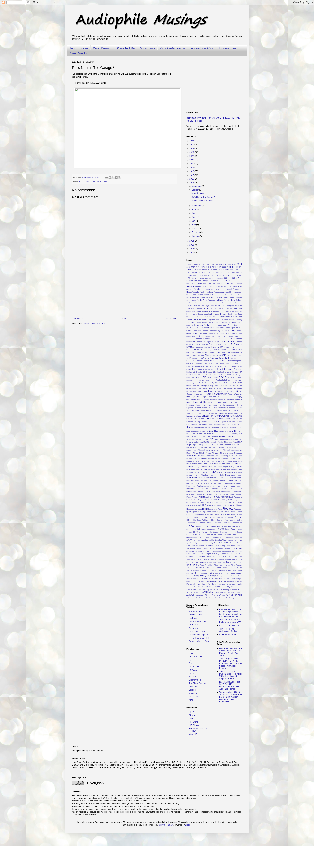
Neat (233, 472)
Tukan (197, 573)
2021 (191, 160)
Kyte (219, 427)
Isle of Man (212, 408)
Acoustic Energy (200, 281)
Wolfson (222, 595)
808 (225, 278)
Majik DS (203, 445)
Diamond (228, 350)
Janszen (219, 410)
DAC (233, 344)
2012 (191, 248)
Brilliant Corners (222, 320)
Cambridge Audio (201, 325)
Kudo (240, 424)
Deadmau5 (228, 347)
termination (221, 562)
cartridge (198, 328)
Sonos (239, 532)
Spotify (214, 543)
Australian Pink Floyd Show (203, 306)
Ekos (212, 361)
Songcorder (224, 532)
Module (189, 461)
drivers (201, 355)
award (206, 308)
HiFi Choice (194, 725)
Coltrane (230, 336)
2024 (191, 148)
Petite (212, 486)
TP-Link (239, 567)
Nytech (189, 480)
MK (234, 458)
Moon (230, 461)
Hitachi (199, 399)
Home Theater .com (197, 621)
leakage (233, 427)
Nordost (233, 475)
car (241, 325)
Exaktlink (220, 372)
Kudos (189, 427)
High (188, 397)
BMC (207, 317)
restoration (213, 509)
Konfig (194, 424)
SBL (209, 517)
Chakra (189, 331)
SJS (229, 526)
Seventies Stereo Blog (199, 641)
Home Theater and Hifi (199, 638)
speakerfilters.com (235, 540)
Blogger (188, 825)
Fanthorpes (237, 375)
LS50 (221, 439)
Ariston (200, 295)
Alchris (218, 286)
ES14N (213, 366)
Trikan (104, 181)
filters (209, 377)
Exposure (196, 375)
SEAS (213, 520)
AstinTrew (195, 297)
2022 (191, 156)
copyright (207, 342)
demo (204, 350)
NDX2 (229, 472)
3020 (199, 272)
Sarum (204, 517)
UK (198, 578)
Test (227, 562)
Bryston (204, 322)
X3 (227, 595)
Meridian (196, 456)
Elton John (215, 363)
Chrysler (228, 333)
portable (207, 491)
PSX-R (227, 497)
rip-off (188, 512)
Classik (208, 336)
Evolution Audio (209, 369)
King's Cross (202, 422)
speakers (190, 543)
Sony (195, 535)
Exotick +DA (237, 372)
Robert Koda (211, 512)
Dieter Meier (237, 350)
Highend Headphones (227, 397)
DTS (228, 355)
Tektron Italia (212, 562)
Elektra (207, 363)
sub (204, 551)
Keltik (228, 419)
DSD (219, 355)
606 (209, 275)
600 (205, 275)
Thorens (227, 565)
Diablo (222, 350)
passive (239, 483)
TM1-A (201, 567)
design (209, 350)
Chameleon (197, 331)
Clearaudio (216, 336)
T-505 (218, 557)
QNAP (216, 500)
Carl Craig (190, 328)
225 (205, 270)
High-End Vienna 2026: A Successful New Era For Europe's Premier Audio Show (230, 652)
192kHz (221, 264)
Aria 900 (193, 295)
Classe (201, 336)
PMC (194, 491)
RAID (230, 502)
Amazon (189, 289)
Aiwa (214, 283)
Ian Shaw (222, 402)
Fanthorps (190, 377)
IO (237, 405)
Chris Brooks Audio (206, 333)
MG (213, 456)
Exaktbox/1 (190, 372)
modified (239, 458)
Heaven (189, 391)
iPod (199, 408)
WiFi (217, 592)
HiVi (204, 399)
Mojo (203, 461)
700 (213, 275)
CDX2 (221, 328)
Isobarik (239, 408)
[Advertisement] (124, 293)
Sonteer (189, 535)
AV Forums (194, 624)
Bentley (189, 314)
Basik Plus (216, 311)
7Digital (201, 278)
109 (203, 264)
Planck (239, 489)
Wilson (233, 592)
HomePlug (219, 399)
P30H (208, 483)
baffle (193, 311)
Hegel (211, 391)
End (240, 363)
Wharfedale (190, 592)
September (197, 206)
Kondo (189, 424)
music (222, 464)
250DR (227, 270)
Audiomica (199, 303)
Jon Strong (238, 410)
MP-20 (194, 464)
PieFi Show (197, 489)
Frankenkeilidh (221, 380)
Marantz (189, 447)
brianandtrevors (200, 320)
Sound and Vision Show (226, 535)
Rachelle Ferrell (204, 502)
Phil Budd (226, 486)
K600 (225, 413)
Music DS (230, 464)
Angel (229, 289)
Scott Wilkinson (203, 520)
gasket (195, 383)
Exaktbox (228, 369)
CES (240, 328)
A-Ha (240, 278)
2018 (191, 171)
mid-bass (219, 456)
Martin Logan (237, 447)
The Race (200, 565)
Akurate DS (199, 286)
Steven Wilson (203, 548)
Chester (232, 330)
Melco (195, 453)
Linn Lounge (197, 434)
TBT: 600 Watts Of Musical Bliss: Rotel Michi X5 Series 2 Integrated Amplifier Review (230, 675)
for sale (233, 377)
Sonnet (233, 532)
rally (234, 502)
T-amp (234, 557)
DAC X (239, 344)
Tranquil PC (197, 570)
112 (207, 264)
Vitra (194, 590)
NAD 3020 (218, 467)
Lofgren (215, 436)
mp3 (200, 464)
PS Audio (216, 497)
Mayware (209, 450)
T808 (188, 559)
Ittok (208, 410)
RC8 (194, 505)
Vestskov (201, 587)
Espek (219, 366)
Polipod (200, 491)
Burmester (216, 322)
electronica (199, 363)
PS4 (222, 497)
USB (207, 581)
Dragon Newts (191, 355)
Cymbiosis (204, 344)
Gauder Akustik (204, 383)
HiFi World (228, 394)
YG (197, 598)
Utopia (212, 581)
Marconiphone (214, 447)
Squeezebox (223, 543)
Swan (233, 554)
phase (218, 486)
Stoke (212, 548)
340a (209, 272)
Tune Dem (218, 573)
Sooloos (202, 535)
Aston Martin (205, 297)
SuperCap (201, 554)
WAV (240, 590)
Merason (215, 453)
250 (222, 270)
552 (240, 272)
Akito (218, 283)
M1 (204, 442)
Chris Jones (219, 333)
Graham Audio (225, 386)
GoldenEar (194, 386)
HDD (205, 388)
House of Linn (200, 402)
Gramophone (191, 388)
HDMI (210, 388)
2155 (199, 270)
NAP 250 (199, 470)
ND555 (208, 472)
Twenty (196, 576)
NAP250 (207, 470)
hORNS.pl (238, 399)
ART (225, 295)
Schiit (194, 520)
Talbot (221, 559)
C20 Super (232, 322)
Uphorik (197, 581)
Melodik (202, 453)
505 (237, 272)
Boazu (216, 317)
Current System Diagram (173, 48)
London (231, 436)
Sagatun (189, 517)
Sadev (239, 514)
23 (209, 270)
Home (72, 48)
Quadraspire (191, 502)
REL (234, 505)
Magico (221, 442)
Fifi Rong (198, 377)
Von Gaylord (207, 590)
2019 (191, 167)
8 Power (208, 278)
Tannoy (234, 559)
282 (240, 270)
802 (216, 278)
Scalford (230, 517)
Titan (195, 567)
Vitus (199, 590)
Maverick (201, 450)
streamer (238, 548)
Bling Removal (197, 193)
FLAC (221, 377)
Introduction (230, 405)
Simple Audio (215, 526)
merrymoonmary (166, 825)
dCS (221, 347)
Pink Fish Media (196, 615)
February (196, 232)
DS (206, 355)
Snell (240, 529)
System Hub (199, 557)
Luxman (231, 439)
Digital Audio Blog (197, 631)
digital (188, 352)
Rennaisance (191, 509)
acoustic (189, 281)
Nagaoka (226, 467)
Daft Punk (199, 347)
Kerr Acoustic (237, 419)
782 (193, 278)
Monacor (219, 461)
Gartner (189, 383)
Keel (202, 419)
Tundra (210, 573)
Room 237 (190, 514)
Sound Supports (226, 537)
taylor (192, 562)
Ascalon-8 (238, 295)
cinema (234, 333)
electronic (190, 363)
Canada (213, 325)
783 (196, 278)
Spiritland (206, 543)
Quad (233, 500)
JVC (216, 413)
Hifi (236, 391)
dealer (235, 347)
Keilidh (222, 418)
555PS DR (197, 275)
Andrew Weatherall (218, 289)
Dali (205, 347)
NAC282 (204, 467)
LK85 (209, 436)
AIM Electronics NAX (228, 634)
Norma (239, 475)
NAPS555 (222, 470)
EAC (240, 358)
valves (195, 584)
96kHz (234, 278)
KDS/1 (221, 416)
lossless (198, 439)
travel (212, 570)
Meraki (208, 453)
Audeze (233, 297)
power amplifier (231, 491)
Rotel (207, 514)
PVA (197, 500)
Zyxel (234, 598)
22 (203, 270)
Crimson (239, 342)
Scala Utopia (221, 517)
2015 (191, 183)
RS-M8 (227, 514)
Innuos (198, 405)
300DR (194, 272)
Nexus (198, 475)
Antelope (203, 292)
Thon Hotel (218, 565)
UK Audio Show (207, 579)
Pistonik (220, 489)
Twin (188, 579)
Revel (220, 509)
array (221, 295)
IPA (195, 408)
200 (229, 264)
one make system (211, 480)
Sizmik (224, 526)
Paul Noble (190, 486)
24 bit (215, 270)
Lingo (229, 431)
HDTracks (217, 388)
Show (190, 526)
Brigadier (211, 320)
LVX (236, 439)
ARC (229, 292)
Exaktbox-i (238, 369)
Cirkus (194, 336)
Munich (215, 464)
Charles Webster (208, 331)
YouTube (222, 598)
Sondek (216, 532)
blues (194, 317)
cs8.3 (198, 344)
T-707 (229, 557)
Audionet (207, 303)
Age (204, 283)
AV (216, 306)
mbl (215, 450)
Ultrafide (222, 579)
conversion (190, 342)
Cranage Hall (227, 341)
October (195, 190)
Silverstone (200, 526)
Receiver (217, 505)
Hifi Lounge (197, 394)
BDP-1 (228, 311)
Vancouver (233, 584)
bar (203, 311)
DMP (223, 352)
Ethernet (226, 366)
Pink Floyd (206, 489)
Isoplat (198, 410)
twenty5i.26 (237, 576)
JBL (229, 410)
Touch (224, 567)
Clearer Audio (195, 680)
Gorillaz (216, 386)
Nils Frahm (214, 475)
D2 (225, 344)
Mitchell (221, 458)
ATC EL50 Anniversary (229, 625)
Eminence (230, 363)
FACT (215, 375)
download (235, 352)
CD (217, 328)
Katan (88, 181)
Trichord (228, 570)
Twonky (193, 579)
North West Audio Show (197, 478)
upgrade (189, 581)
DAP (208, 347)
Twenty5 (212, 576)
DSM (223, 355)
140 (216, 264)
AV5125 (82, 181)
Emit (236, 363)
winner (216, 595)
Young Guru (213, 598)
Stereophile (190, 548)
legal (188, 431)
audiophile (216, 303)
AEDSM (199, 283)
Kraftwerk (217, 424)
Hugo (215, 402)
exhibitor (228, 372)
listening (235, 434)
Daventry (215, 347)
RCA (198, 505)
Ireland (204, 408)
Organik (230, 480)
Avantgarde (229, 306)
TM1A (207, 567)
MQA (205, 464)
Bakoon (199, 311)
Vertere (194, 587)
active (227, 281)
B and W (225, 309)
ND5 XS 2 (201, 472)
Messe (203, 456)
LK (199, 436)
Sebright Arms (222, 520)
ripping (202, 512)
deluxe (199, 350)
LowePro (204, 439)
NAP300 (214, 470)
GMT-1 (235, 383)
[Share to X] (112, 177)
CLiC (223, 336)
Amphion (198, 289)
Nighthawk (205, 475)
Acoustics (220, 281)
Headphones (228, 388)
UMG (228, 579)
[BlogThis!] (109, 177)
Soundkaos (237, 537)
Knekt (234, 422)
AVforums (238, 306)
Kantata (189, 416)
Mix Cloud (228, 458)
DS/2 (214, 355)
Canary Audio (222, 325)
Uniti (233, 579)
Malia (221, 445)
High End (196, 397)
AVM (192, 309)
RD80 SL (210, 505)
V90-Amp (230, 581)
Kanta (239, 413)
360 (226, 272)
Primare (225, 494)
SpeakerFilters (221, 540)
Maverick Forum (196, 611)
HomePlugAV (229, 399)
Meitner (189, 453)
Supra (218, 554)
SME (198, 529)
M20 (208, 442)
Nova (219, 478)
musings (197, 467)
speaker (197, 540)
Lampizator (225, 427)
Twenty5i (229, 576)
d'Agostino (219, 344)
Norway (212, 478)
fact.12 (221, 375)
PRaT (211, 494)
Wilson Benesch (197, 595)
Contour (227, 339)
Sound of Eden (198, 537)
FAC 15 (208, 375)
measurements (236, 450)
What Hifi (200, 592)
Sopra (208, 535)
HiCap (231, 391)
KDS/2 (226, 416)
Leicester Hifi (203, 431)
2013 (191, 245)
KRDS (229, 424)
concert (199, 339)
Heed (205, 391)
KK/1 (209, 422)
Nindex (222, 475)
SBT (214, 517)
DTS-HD (234, 355)
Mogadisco (197, 461)
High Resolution (209, 397)
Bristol (232, 319)
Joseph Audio (191, 413)
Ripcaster (195, 512)
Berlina (200, 314)
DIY (218, 352)
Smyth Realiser (211, 529)
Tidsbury (239, 565)
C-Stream (223, 322)
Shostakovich (237, 523)
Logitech (223, 436)
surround (225, 554)
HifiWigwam (237, 394)
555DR (189, 275)
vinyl (228, 587)
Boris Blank (224, 317)
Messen (209, 456)
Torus (213, 567)
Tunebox (226, 573)
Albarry (212, 286)
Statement (200, 546)
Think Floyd (209, 565)
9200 (230, 278)
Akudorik (239, 283)
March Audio (203, 447)
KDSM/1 (239, 416)
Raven (239, 502)
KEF (207, 418)
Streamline (199, 551)
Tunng (232, 573)
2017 (191, 175)
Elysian (223, 363)
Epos (207, 366)
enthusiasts (199, 366)
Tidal (233, 565)
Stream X (229, 548)
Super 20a (191, 554)
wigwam (223, 592)
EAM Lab (190, 361)
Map (235, 445)
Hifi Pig (192, 718)
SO (194, 532)
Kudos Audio (198, 427)
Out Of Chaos (191, 483)
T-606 (224, 557)
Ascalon (231, 295)
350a (217, 272)
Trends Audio (219, 570)
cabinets (189, 325)
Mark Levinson (225, 447)
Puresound (238, 497)
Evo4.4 (199, 369)
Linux (229, 434)
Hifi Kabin (193, 618)
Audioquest (226, 303)
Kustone (207, 427)
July (194, 213)
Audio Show (217, 300)
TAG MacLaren (213, 559)
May (194, 221)
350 (213, 272)
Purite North (190, 500)
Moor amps (237, 461)
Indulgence (237, 402)
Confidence (207, 339)
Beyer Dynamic (221, 314)
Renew (239, 505)
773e (188, 278)
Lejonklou (213, 431)
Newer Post (78, 319)
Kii (195, 422)
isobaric (232, 408)
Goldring (202, 386)
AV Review (194, 628)
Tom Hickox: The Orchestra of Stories (228, 630)
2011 (191, 252)
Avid (188, 309)
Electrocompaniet (235, 361)
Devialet (216, 350)
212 (195, 270)
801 (213, 278)
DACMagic (190, 347)
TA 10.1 (194, 559)
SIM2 (207, 526)
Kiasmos (189, 422)
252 (231, 270)
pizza (234, 489)
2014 (191, 241)
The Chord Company (198, 683)
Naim (239, 466)
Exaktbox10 (200, 372)
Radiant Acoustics (219, 502)
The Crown (234, 562)
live (240, 434)
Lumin (225, 439)
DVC (202, 358)
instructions (213, 405)
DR (241, 352)
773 (240, 275)
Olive (201, 480)
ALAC (207, 286)
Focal (227, 377)
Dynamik (214, 358)
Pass (233, 483)
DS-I (210, 355)
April (194, 225)
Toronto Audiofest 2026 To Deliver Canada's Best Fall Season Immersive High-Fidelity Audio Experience (230, 697)
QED (212, 500)
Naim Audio (190, 470)
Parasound (226, 483)
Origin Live (238, 480)
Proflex (194, 497)
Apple (224, 292)
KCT (211, 416)
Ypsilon (229, 598)
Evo (193, 369)
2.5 (226, 264)
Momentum (210, 461)
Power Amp (220, 491)
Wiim (228, 592)
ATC (221, 297)
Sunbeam (217, 551)
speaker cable (207, 540)
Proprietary (208, 497)
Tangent (227, 559)
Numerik (238, 478)
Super (223, 551)
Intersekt (221, 405)
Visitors (189, 590)
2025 (191, 144)
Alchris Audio (226, 286)
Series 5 (209, 523)
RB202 (189, 505)
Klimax (215, 421)
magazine (214, 442)
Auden (226, 297)
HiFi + (191, 712)
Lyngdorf (195, 442)
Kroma (234, 424)
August (195, 209)
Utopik (217, 581)
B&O (231, 309)
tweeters (189, 576)
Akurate (190, 286)
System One (210, 557)
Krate (224, 424)
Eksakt (218, 361)
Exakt (220, 369)
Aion (209, 283)
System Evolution (78, 53)
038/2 (196, 264)
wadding (226, 590)
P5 (212, 483)
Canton (236, 325)
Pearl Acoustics (203, 486)
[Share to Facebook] (116, 177)
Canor (230, 325)
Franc (212, 380)
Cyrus (211, 344)
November (196, 186)
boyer (231, 317)
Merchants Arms (226, 453)
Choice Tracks (147, 48)
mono (225, 461)
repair (200, 509)
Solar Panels (201, 532)
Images (84, 48)
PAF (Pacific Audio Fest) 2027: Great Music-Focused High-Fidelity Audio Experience (229, 685)
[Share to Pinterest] (119, 177)
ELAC (224, 361)
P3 (199, 483)
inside (205, 405)
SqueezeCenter (236, 543)
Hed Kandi (197, 391)
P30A (203, 483)
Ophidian (222, 480)
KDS (216, 416)
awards (213, 308)
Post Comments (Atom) (94, 323)
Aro (216, 295)
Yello (240, 595)
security (233, 520)
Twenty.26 (204, 576)
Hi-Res (225, 391)
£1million (189, 264)
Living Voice (191, 436)
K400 (221, 413)
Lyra (201, 442)
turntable (238, 573)
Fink (213, 377)
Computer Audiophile (198, 635)
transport (205, 570)
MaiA (240, 442)
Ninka (98, 181)
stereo (239, 546)
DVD (207, 358)
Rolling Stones (236, 512)
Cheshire (224, 331)
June (194, 217)
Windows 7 (209, 595)
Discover (205, 352)
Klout (229, 422)
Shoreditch (226, 523)
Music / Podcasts (102, 48)
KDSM (232, 416)
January (195, 236)
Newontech (190, 475)
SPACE (189, 540)
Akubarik (231, 283)
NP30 (232, 478)
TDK (196, 562)
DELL (194, 350)
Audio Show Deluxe (233, 300)
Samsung (197, 517)
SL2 (194, 529)
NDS (214, 472)
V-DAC (224, 581)
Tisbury (189, 567)
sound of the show (212, 537)
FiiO (204, 377)
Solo (210, 532)
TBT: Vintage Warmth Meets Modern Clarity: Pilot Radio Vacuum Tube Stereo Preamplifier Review (230, 663)
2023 (191, 152)
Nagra (233, 467)
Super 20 (238, 551)
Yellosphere (190, 598)
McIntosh (226, 450)
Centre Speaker (231, 328)
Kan (235, 413)
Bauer (223, 311)
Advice (192, 283)
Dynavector (233, 358)
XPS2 (231, 595)
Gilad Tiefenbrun (225, 383)
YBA (235, 595)
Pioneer (214, 489)
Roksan (226, 512)
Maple (239, 445)
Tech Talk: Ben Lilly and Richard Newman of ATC (230, 621)
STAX (217, 546)
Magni (235, 442)
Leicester (194, 431)
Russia (233, 514)
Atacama (214, 297)
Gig (212, 383)
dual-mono (196, 358)
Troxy (192, 573)
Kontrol (201, 424)
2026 (191, 141)
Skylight (239, 526)
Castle (212, 328)
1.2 (200, 264)
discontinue (196, 352)
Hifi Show (207, 394)
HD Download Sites (125, 48)
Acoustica (212, 281)
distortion (212, 352)
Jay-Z (225, 410)
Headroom (238, 388)
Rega (229, 505)
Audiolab (189, 303)
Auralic (189, 306)
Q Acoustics (204, 500)
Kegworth (214, 419)
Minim (240, 456)
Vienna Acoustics (213, 587)
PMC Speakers (195, 656)
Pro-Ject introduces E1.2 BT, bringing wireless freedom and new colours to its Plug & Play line (230, 613)
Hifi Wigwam (218, 394)
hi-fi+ (220, 391)
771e (236, 275)
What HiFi (193, 734)
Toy (234, 567)
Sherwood (217, 523)
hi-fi (216, 391)
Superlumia (210, 554)
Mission (204, 458)
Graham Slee (237, 386)
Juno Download (208, 413)
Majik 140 (196, 445)
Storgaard (219, 548)
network (239, 472)
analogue (206, 289)
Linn (93, 181)
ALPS (240, 286)
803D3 (221, 278)
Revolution (238, 509)
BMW (211, 317)
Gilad (217, 383)
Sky (233, 526)
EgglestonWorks (202, 361)
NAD (210, 467)
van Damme (202, 584)
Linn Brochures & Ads (202, 48)
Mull (209, 464)
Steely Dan (225, 546)
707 (223, 275)
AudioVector (237, 303)
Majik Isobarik (213, 445)
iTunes (212, 410)
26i (237, 270)
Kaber (230, 413)
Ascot (188, 297)
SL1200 (189, 529)
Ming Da (234, 456)
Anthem (210, 292)
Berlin (195, 314)
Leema (239, 427)
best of (211, 314)
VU (214, 590)
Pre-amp (218, 494)
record (224, 505)
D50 (228, 344)
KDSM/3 (189, 419)
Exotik (188, 375)
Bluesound (201, 317)
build (209, 322)
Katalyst (200, 416)
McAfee (220, 450)
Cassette (206, 328)
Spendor (198, 543)
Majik (188, 445)
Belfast (234, 311)
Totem (218, 567)
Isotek (203, 410)
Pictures (189, 489)
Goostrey (209, 386)
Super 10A (230, 551)
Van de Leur (213, 584)
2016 (191, 179)
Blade (240, 314)
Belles (239, 311)
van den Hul (223, 584)
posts (213, 491)
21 (192, 270)
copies (199, 342)
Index (230, 402)
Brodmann (196, 322)
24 (211, 270)
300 (189, 272)
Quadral (239, 500)
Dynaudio (223, 358)
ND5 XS (194, 472)
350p (222, 272)
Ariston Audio (209, 295)
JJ (232, 410)
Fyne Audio (232, 380)
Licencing (222, 431)
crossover (190, 344)
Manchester (228, 445)
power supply (202, 494)
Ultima (216, 579)
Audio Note (207, 300)
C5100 (239, 322)
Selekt (239, 520)
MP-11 (188, 464)
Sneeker (234, 529)
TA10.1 (200, 559)
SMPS (203, 529)
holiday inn (210, 399)
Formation (190, 380)
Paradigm (217, 483)
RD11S (203, 505)
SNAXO (221, 529)
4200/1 (232, 272)
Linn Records (221, 434)
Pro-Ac (232, 494)
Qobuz (222, 500)
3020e (204, 272)
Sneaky (228, 529)
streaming (190, 551)
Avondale (198, 309)
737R (227, 275)
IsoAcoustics (223, 408)
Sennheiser (190, 523)
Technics (202, 562)
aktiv (223, 283)
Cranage (215, 342)
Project (201, 497)
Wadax (219, 590)
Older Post (171, 319)
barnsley (208, 311)
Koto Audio (208, 424)
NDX (218, 472)
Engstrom (190, 366)
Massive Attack (192, 450)
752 (231, 275)
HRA (210, 402)
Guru (200, 388)
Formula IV (199, 380)
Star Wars (190, 546)
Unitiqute (238, 579)
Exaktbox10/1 (211, 372)
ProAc (188, 497)
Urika (202, 581)
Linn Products (208, 434)
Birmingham (232, 314)
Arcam (234, 292)
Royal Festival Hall (217, 514)
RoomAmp (199, 514)
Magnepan (228, 442)
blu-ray (189, 317)
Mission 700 (212, 458)
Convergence (236, 339)
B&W (236, 309)
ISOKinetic (190, 410)
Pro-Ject (239, 494)
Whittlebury (209, 592)
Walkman (233, 590)
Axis (219, 309)
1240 (212, 264)
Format (239, 377)
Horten (189, 402)
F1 (203, 375)
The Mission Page (227, 48)
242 (219, 270)
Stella (233, 546)
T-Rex (240, 557)
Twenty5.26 (221, 576)
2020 (191, 163)
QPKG (228, 500)
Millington (226, 456)
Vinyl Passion (236, 587)
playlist (189, 491)
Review (228, 508)
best (206, 314)
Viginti (223, 587)
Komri (239, 422)
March (195, 228)
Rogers (220, 512)
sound (213, 535)
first (216, 377)
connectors (218, 339)
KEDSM (197, 419)
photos (239, 486)
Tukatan (204, 573)
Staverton (209, 546)
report (205, 508)
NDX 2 (223, 472)
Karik (195, 416)
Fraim (207, 380)
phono (233, 486)
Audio (199, 300)
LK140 (203, 436)
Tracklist (189, 570)
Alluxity (234, 286)
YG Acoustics (204, 598)
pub (231, 497)
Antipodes (218, 292)
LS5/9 (216, 439)
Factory (229, 375)
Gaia (240, 380)
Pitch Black (228, 489)
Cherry (217, 331)
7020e (218, 275)
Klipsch (223, 422)
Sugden (210, 551)
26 (235, 270)
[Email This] (106, 177)
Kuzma (214, 427)
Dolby (228, 352)
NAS (228, 470)
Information (190, 405)
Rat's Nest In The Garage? (203, 197)
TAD (205, 559)
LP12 (210, 439)
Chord (195, 333)
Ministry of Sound (193, 458)
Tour (230, 567)
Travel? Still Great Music (202, 201)
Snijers (189, 532)
